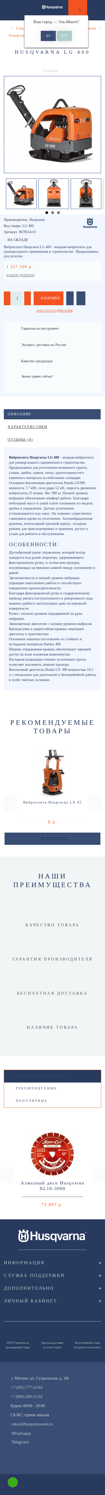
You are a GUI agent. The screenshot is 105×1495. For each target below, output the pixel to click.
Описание (19, 414)
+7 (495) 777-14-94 (26, 1387)
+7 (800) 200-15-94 (26, 1396)
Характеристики (27, 427)
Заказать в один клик (54, 311)
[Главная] (6, 28)
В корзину (50, 298)
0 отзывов (50, 71)
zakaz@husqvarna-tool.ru (32, 1424)
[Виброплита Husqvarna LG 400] (52, 124)
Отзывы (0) (20, 440)
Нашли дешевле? (20, 275)
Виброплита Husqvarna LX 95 (52, 802)
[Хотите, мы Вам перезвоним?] (12, 1482)
